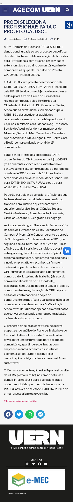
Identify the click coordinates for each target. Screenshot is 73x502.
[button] (5, 10)
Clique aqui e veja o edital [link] (20, 401)
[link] (36, 10)
